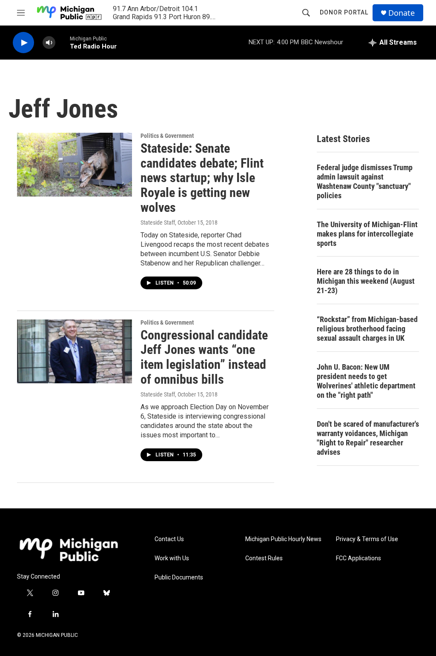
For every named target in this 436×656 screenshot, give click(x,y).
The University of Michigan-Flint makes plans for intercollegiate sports (367, 234)
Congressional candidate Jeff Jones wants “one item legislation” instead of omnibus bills (204, 357)
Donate (401, 13)
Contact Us (169, 539)
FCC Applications (358, 558)
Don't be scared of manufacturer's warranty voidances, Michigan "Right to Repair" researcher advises (368, 437)
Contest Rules (264, 558)
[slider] (62, 42)
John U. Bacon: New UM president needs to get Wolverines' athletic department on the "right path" (366, 380)
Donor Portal (344, 12)
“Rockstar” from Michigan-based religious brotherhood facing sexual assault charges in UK (367, 328)
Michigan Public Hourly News (283, 539)
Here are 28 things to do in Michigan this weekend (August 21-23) (366, 281)
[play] (23, 43)
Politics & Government (167, 135)
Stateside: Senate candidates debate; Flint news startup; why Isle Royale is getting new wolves (202, 178)
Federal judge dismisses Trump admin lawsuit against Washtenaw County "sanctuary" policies (365, 181)
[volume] (49, 42)
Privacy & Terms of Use (367, 539)
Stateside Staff (158, 222)
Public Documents (179, 577)
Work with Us (172, 558)
